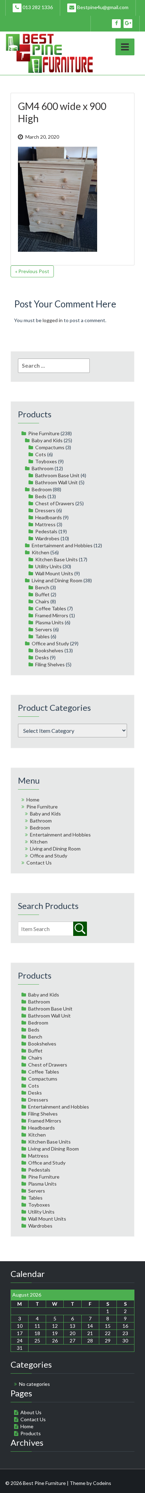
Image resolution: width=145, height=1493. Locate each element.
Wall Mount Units (54, 573)
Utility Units (48, 566)
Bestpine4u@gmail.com (102, 7)
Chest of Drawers (54, 503)
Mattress (45, 524)
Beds (40, 496)
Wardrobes (47, 538)
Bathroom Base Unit (57, 475)
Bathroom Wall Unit (56, 482)
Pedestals (46, 531)
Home (32, 800)
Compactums (49, 447)
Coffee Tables (50, 608)
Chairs (42, 601)
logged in (53, 320)
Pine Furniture (43, 433)
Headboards (48, 517)
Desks (42, 657)
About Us (31, 1412)
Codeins (102, 1483)
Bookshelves (49, 650)
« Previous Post (32, 271)
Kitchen (40, 552)
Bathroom (42, 468)
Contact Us (39, 863)
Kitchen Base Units (56, 559)
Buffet (42, 594)
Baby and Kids (47, 440)
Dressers (45, 510)
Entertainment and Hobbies (62, 545)
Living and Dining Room (57, 580)
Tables (42, 636)
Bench (42, 587)
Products (30, 1433)
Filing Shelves (50, 664)
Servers (43, 629)
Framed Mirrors (51, 615)
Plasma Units (49, 622)
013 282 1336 (37, 7)
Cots (40, 454)
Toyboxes (46, 461)
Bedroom (42, 489)
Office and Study (50, 643)
